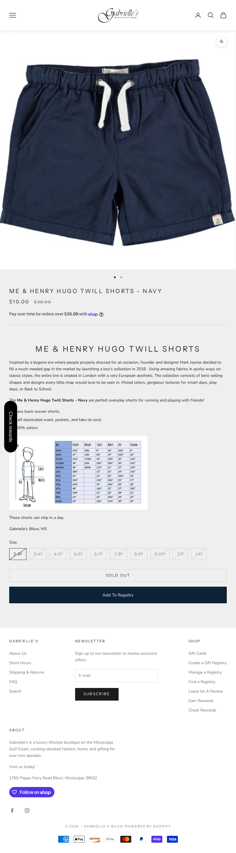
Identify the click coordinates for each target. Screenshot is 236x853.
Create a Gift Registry (208, 663)
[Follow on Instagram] (27, 810)
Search (15, 691)
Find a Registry (202, 682)
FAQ (13, 682)
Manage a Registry (205, 672)
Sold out (118, 575)
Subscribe (96, 694)
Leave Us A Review (206, 691)
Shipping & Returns (26, 672)
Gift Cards (198, 653)
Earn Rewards (201, 700)
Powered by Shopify (148, 826)
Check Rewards (202, 710)
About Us (17, 653)
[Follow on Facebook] (12, 810)
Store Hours (20, 663)
